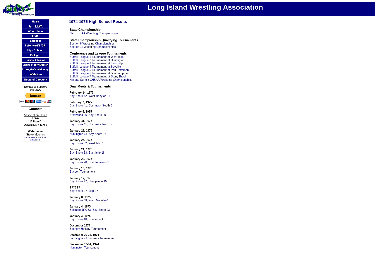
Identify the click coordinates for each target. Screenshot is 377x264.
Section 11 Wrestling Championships (93, 46)
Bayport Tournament (82, 171)
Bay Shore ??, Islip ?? (84, 190)
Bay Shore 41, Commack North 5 (90, 124)
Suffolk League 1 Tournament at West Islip (96, 56)
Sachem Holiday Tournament (88, 228)
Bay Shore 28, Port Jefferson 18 (90, 162)
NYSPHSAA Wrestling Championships (94, 33)
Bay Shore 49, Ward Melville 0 (89, 200)
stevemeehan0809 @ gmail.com (35, 138)
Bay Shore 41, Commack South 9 (91, 105)
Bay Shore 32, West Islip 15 (87, 143)
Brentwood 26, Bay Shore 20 (88, 115)
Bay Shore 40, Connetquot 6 (87, 219)
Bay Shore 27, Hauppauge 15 (88, 181)
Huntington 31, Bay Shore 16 (88, 133)
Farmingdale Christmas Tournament (92, 238)
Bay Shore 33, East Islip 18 (87, 152)
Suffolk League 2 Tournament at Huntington (97, 60)
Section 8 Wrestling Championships (92, 43)
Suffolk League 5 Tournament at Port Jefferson (99, 70)
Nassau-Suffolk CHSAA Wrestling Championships (101, 79)
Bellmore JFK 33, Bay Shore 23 (90, 209)
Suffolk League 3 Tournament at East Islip (96, 63)
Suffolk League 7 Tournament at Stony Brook (98, 76)
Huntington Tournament (84, 247)
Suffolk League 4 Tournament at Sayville (95, 66)
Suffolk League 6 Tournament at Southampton (99, 73)
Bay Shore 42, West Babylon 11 (90, 96)
